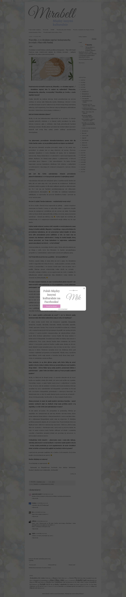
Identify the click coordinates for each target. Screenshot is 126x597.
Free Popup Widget (63, 309)
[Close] (84, 288)
